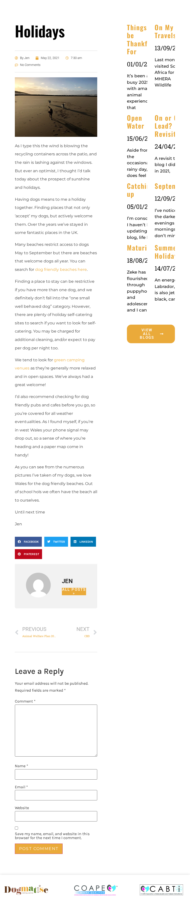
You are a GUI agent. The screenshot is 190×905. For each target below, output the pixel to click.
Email (21, 787)
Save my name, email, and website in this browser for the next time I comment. (52, 836)
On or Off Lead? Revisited (169, 126)
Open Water (135, 122)
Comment (25, 701)
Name (21, 766)
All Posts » (74, 591)
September (171, 186)
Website (22, 808)
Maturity (140, 248)
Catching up (140, 190)
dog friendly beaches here (61, 269)
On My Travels (165, 31)
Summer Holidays (168, 251)
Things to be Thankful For (141, 39)
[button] (28, 542)
